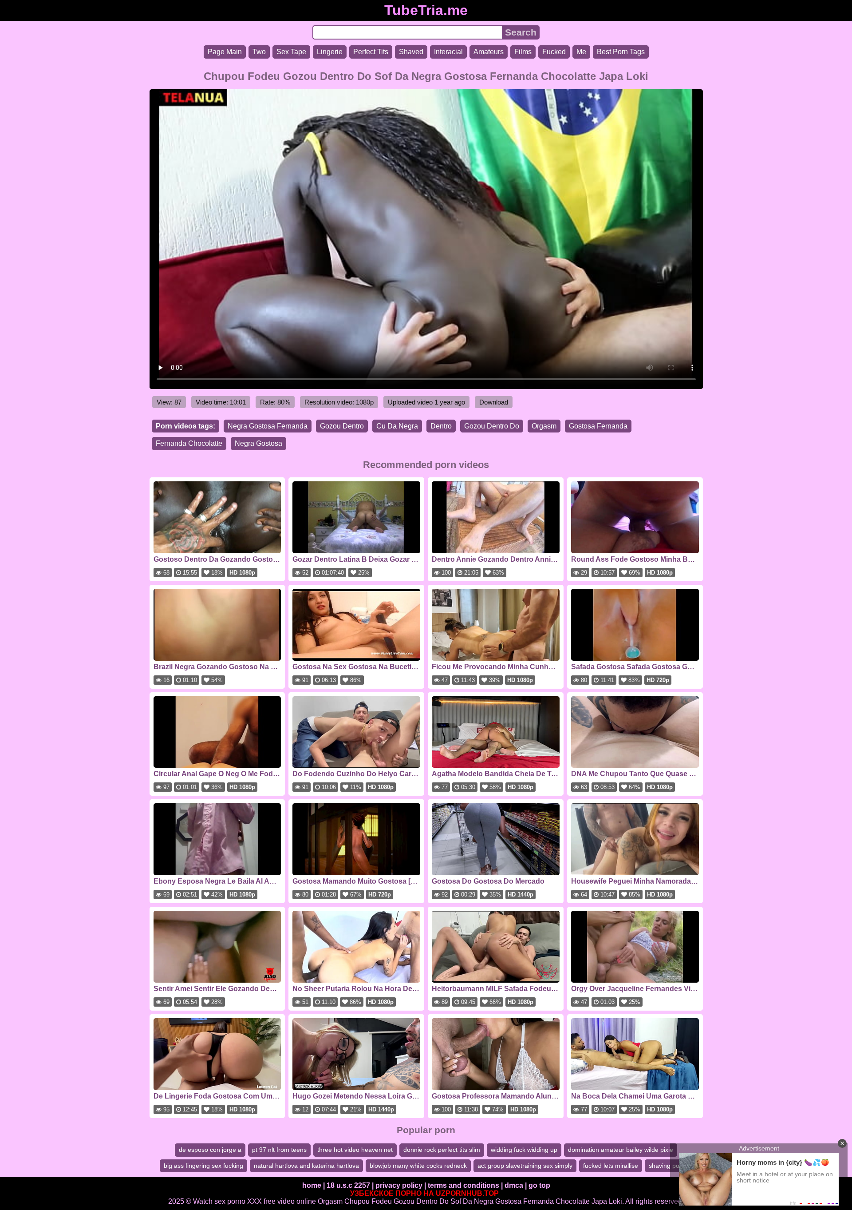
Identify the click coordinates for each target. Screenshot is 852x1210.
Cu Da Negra (397, 426)
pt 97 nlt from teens (279, 1149)
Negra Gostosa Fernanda (268, 426)
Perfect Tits (370, 52)
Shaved (411, 52)
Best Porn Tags (621, 52)
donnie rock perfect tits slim (441, 1149)
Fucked (554, 52)
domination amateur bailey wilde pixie (620, 1149)
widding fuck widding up (524, 1149)
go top (539, 1185)
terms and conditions (463, 1185)
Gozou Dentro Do (491, 426)
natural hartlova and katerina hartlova (306, 1165)
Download (493, 402)
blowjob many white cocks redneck (418, 1165)
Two (259, 52)
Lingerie (330, 52)
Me (581, 52)
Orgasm (544, 426)
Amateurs (488, 52)
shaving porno (669, 1165)
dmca (514, 1185)
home (311, 1185)
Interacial (448, 52)
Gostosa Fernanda (598, 426)
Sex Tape (291, 52)
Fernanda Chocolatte (189, 443)
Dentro (441, 426)
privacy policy (398, 1185)
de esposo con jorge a (210, 1149)
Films (523, 52)
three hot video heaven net (355, 1149)
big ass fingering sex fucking (203, 1165)
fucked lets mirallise (610, 1165)
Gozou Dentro (342, 426)
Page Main (225, 52)
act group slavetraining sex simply (524, 1165)
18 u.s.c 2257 (348, 1185)
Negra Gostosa (258, 443)
